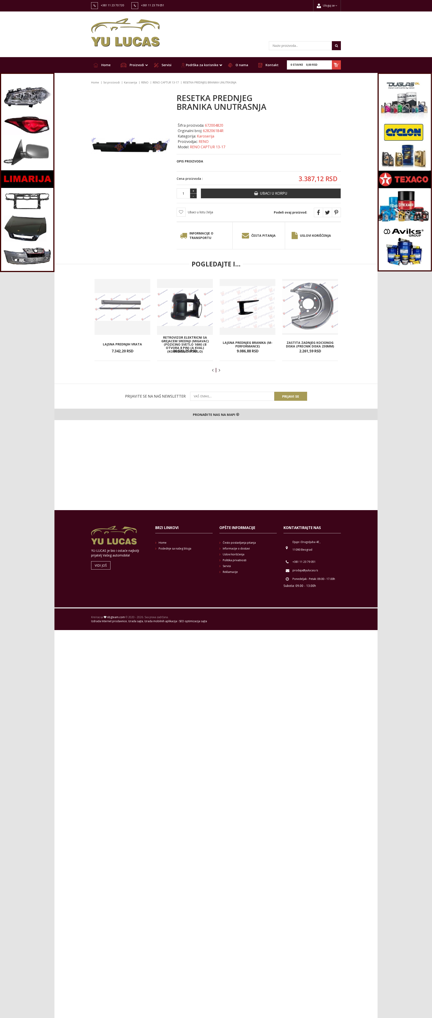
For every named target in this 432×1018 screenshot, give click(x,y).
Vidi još (101, 565)
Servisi (166, 65)
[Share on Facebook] (318, 212)
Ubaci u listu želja (200, 212)
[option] (122, 320)
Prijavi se (290, 396)
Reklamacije (230, 572)
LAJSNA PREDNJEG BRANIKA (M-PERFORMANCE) (247, 344)
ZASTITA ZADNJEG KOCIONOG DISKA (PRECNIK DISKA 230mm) (310, 344)
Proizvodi (136, 65)
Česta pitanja (263, 235)
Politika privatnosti (234, 560)
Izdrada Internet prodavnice (109, 621)
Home (105, 65)
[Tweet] (327, 212)
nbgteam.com (116, 617)
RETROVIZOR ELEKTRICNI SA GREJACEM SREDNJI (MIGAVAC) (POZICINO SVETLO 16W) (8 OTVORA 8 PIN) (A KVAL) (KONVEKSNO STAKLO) (185, 344)
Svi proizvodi (111, 82)
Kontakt (272, 65)
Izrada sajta (135, 621)
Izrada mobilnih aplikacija (160, 621)
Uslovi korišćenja (315, 235)
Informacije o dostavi (236, 548)
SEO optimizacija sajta (193, 621)
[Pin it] (336, 212)
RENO (144, 82)
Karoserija (130, 82)
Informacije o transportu (201, 235)
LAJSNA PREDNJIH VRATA (122, 344)
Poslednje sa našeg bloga (175, 548)
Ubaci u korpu (272, 193)
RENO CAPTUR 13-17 (166, 82)
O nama (241, 65)
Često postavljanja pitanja (239, 543)
